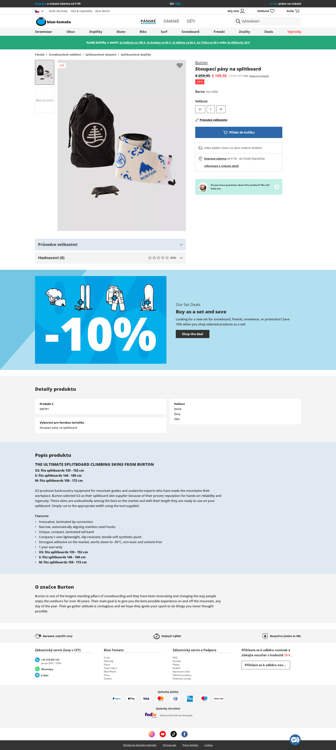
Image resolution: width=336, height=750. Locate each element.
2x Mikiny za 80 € (183, 42)
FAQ (175, 657)
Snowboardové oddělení (65, 54)
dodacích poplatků (259, 76)
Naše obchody (58, 11)
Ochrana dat (169, 745)
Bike (143, 32)
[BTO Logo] (78, 21)
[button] (110, 244)
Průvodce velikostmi (213, 120)
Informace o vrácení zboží (221, 166)
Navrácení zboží (181, 671)
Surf (164, 32)
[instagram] (152, 734)
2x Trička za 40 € (208, 42)
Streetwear (43, 32)
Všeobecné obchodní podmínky (140, 745)
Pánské (148, 21)
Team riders (110, 668)
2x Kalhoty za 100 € (132, 42)
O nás (107, 657)
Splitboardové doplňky (136, 54)
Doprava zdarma (215, 158)
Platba (176, 664)
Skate (120, 32)
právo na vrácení (285, 3)
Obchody (108, 661)
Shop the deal (192, 334)
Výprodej (294, 32)
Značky (244, 32)
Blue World (102, 11)
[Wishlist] (183, 63)
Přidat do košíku (242, 132)
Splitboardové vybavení (100, 54)
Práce (107, 664)
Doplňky (95, 32)
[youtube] (162, 734)
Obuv (70, 32)
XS (200, 109)
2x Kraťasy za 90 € (159, 42)
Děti (191, 21)
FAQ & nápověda (81, 11)
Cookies (208, 745)
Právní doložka (190, 745)
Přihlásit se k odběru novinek (267, 665)
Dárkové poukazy (182, 675)
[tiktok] (174, 734)
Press (107, 675)
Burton (201, 62)
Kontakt (177, 661)
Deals (268, 32)
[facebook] (184, 734)
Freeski (219, 32)
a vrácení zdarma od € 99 (57, 3)
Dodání (176, 668)
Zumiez (108, 678)
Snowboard (190, 32)
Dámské (171, 21)
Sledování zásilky (182, 678)
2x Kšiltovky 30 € (238, 42)
